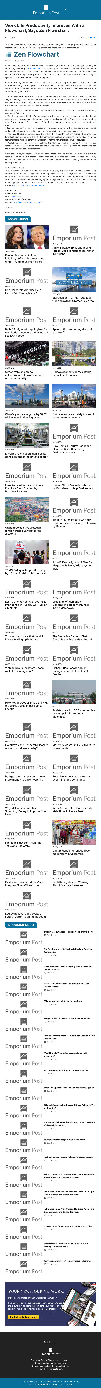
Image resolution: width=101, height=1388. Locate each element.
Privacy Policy (43, 1384)
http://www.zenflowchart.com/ (28, 202)
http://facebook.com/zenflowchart (30, 185)
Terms (31, 1384)
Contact (68, 1384)
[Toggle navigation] (65, 9)
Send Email (16, 196)
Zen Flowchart (34, 68)
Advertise (57, 1384)
